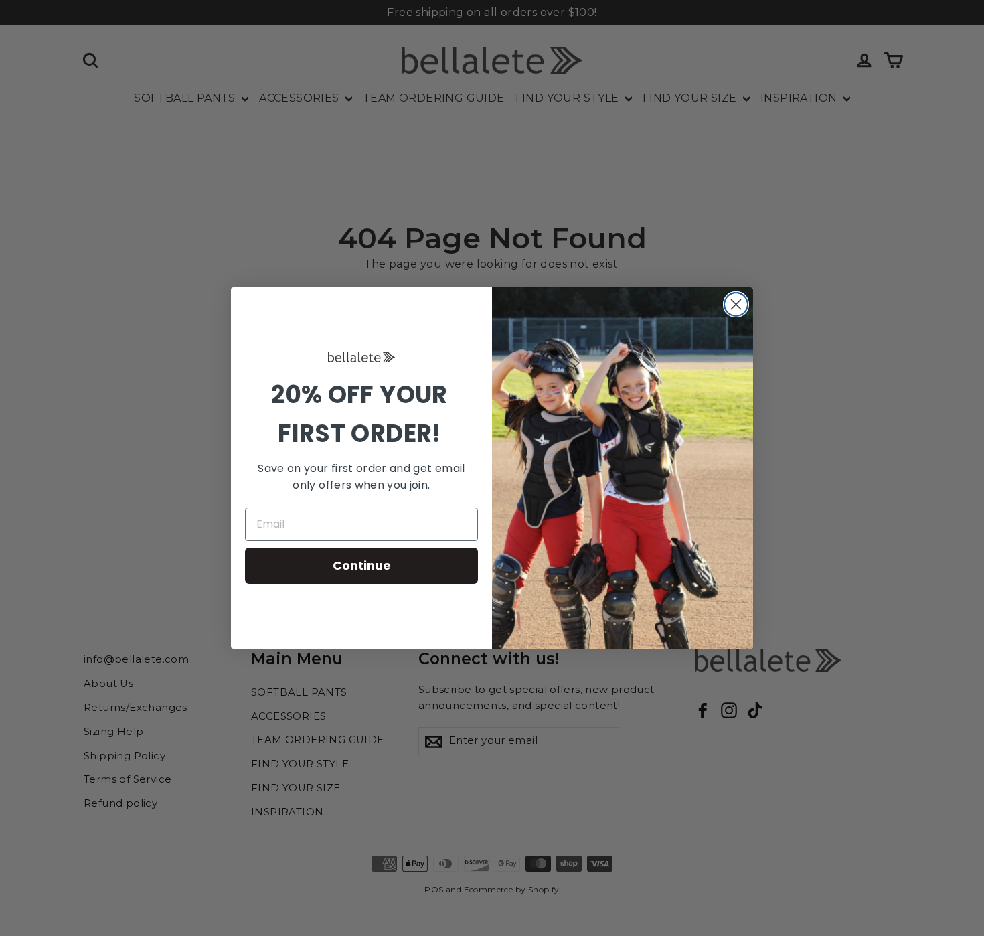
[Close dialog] (736, 304)
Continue (362, 565)
